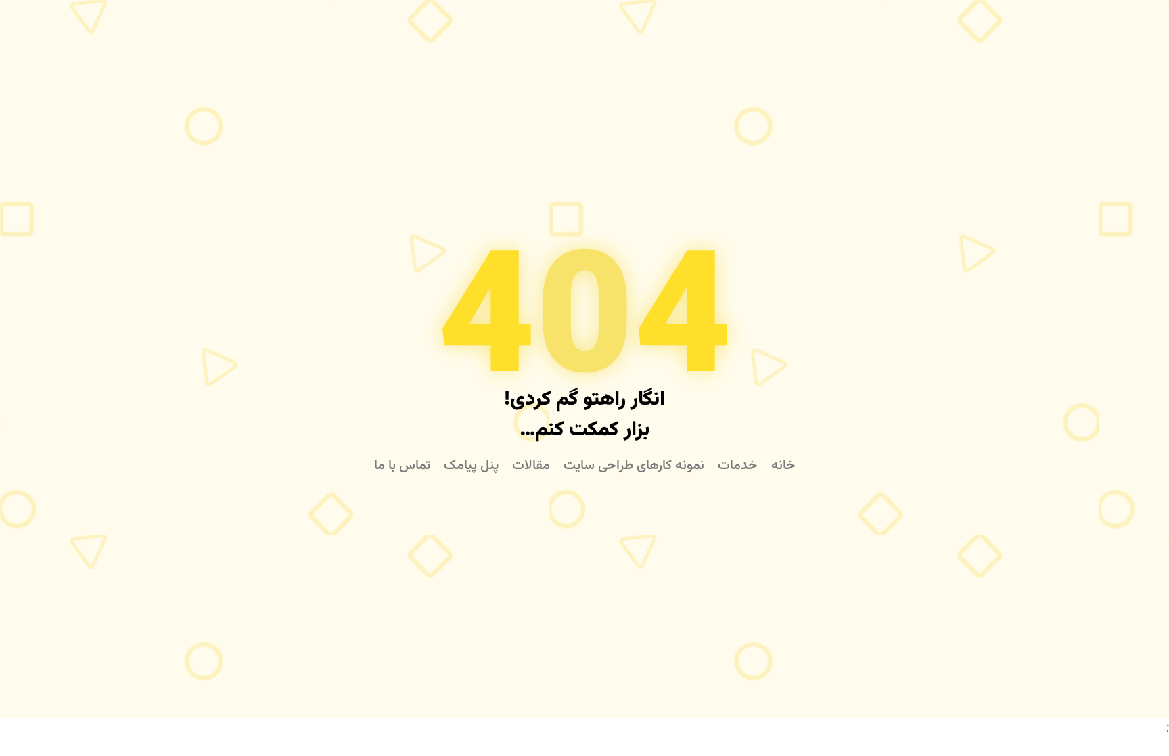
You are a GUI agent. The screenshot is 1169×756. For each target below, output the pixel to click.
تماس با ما (402, 465)
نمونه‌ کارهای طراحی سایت (634, 465)
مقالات (531, 465)
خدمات (738, 465)
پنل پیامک (471, 465)
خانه (783, 465)
